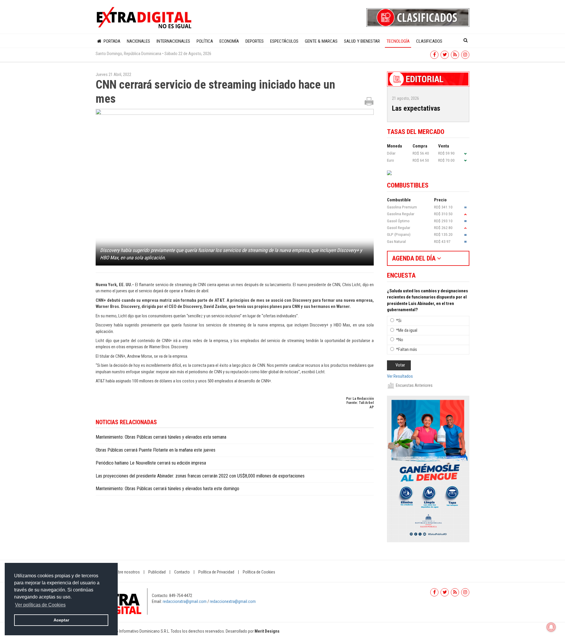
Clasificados (429, 41)
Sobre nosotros (126, 572)
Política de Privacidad (216, 572)
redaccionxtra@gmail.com (185, 601)
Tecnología (398, 41)
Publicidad (157, 572)
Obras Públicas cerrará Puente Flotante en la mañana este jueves (155, 450)
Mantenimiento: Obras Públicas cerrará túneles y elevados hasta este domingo (167, 488)
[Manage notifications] (551, 627)
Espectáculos (284, 41)
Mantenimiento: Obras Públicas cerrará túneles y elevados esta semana (161, 437)
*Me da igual (406, 330)
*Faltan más (406, 349)
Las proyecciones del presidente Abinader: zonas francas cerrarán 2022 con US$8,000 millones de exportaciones (200, 476)
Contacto (182, 572)
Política (205, 41)
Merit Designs (267, 631)
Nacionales (138, 41)
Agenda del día (414, 258)
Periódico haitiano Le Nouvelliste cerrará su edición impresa (151, 463)
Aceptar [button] (61, 620)
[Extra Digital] (145, 18)
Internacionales (173, 41)
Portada (111, 41)
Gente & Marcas (321, 41)
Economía (229, 41)
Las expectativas (416, 108)
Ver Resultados (400, 376)
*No (399, 339)
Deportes (254, 41)
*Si (398, 320)
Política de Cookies (259, 572)
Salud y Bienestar (362, 41)
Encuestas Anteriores (414, 385)
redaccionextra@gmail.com (233, 601)
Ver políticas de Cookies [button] (40, 604)
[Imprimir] (369, 101)
